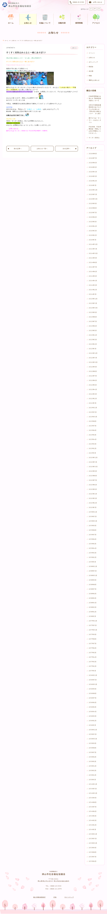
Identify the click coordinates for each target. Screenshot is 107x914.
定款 (55, 897)
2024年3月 (93, 285)
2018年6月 (93, 593)
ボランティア (93, 62)
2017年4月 (93, 657)
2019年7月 (93, 535)
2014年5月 (93, 816)
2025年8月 (93, 208)
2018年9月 (93, 580)
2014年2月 (93, 825)
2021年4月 (93, 439)
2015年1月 (92, 779)
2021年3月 (93, 444)
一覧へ (42, 148)
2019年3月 (93, 553)
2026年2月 (93, 181)
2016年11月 (93, 680)
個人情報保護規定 (39, 897)
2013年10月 (93, 843)
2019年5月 (93, 544)
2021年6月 (93, 430)
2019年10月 (93, 521)
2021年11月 (93, 412)
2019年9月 (93, 525)
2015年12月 (93, 730)
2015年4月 (93, 766)
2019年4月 (93, 548)
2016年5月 (93, 707)
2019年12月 (93, 512)
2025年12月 (93, 190)
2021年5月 (93, 435)
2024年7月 (93, 267)
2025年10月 (93, 199)
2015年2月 (93, 775)
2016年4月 (93, 711)
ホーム (11, 23)
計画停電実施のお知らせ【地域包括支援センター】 (95, 98)
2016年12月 (93, 675)
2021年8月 (93, 421)
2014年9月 (93, 798)
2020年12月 (93, 457)
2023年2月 (93, 344)
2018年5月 (93, 598)
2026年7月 (93, 158)
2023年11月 (93, 303)
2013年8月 (93, 852)
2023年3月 (93, 339)
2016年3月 (93, 716)
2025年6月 (93, 217)
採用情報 (79, 23)
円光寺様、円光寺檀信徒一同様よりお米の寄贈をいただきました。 (95, 130)
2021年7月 (93, 426)
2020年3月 (93, 498)
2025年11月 (93, 194)
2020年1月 (93, 507)
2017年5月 (93, 652)
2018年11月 (93, 571)
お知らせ (28, 23)
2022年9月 (93, 367)
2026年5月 (93, 167)
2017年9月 (93, 634)
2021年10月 (93, 417)
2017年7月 (93, 643)
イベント (92, 53)
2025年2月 (93, 235)
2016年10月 (93, 684)
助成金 (91, 66)
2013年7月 (93, 857)
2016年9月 (93, 689)
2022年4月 (93, 389)
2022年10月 (93, 362)
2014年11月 (93, 789)
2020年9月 (93, 471)
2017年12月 (93, 621)
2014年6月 (93, 811)
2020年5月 (93, 489)
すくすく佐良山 (94, 138)
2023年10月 (93, 308)
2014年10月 (93, 793)
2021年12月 (93, 408)
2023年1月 (93, 349)
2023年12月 (93, 299)
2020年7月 (93, 480)
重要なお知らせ (94, 80)
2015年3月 (93, 770)
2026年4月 (93, 172)
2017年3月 (93, 662)
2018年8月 (93, 584)
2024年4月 (93, 280)
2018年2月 (93, 612)
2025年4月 (93, 226)
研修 (90, 76)
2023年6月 (93, 326)
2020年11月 (93, 462)
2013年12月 (93, 834)
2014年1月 (92, 829)
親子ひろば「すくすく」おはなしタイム (95, 120)
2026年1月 (93, 185)
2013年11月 (93, 838)
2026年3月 (93, 176)
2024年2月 (93, 290)
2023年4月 (93, 335)
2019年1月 (92, 562)
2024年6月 (93, 271)
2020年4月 (93, 494)
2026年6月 (93, 163)
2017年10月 (93, 630)
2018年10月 (93, 575)
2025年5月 (93, 222)
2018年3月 (93, 607)
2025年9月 (93, 203)
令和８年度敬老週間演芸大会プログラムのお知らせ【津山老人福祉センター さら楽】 (95, 109)
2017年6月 (93, 648)
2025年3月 (93, 231)
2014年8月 (93, 802)
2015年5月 (92, 761)
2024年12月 (93, 244)
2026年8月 (93, 153)
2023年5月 (93, 330)
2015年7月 (93, 752)
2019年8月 (93, 530)
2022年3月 (93, 394)
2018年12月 (93, 566)
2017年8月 (93, 639)
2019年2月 (93, 557)
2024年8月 (93, 262)
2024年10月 (93, 253)
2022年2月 (93, 398)
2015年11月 (93, 734)
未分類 (91, 71)
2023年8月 (93, 317)
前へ (18, 148)
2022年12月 (93, 353)
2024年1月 (93, 294)
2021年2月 (93, 448)
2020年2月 (93, 503)
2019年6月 (93, 539)
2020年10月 (93, 466)
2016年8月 (93, 693)
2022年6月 (93, 380)
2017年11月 (93, 625)
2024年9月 (93, 258)
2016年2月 (93, 721)
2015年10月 (93, 739)
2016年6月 (93, 702)
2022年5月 (93, 385)
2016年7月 (93, 698)
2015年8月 (93, 748)
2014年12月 (93, 784)
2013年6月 (93, 861)
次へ (66, 148)
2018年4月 (93, 603)
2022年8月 (93, 371)
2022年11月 (93, 358)
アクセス (96, 23)
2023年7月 (93, 321)
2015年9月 (93, 743)
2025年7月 (93, 212)
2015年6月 (93, 757)
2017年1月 (92, 671)
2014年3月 (93, 820)
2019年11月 (93, 516)
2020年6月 (93, 485)
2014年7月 (93, 807)
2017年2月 (93, 666)
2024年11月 (93, 249)
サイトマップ (69, 897)
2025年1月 (93, 240)
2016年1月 (92, 725)
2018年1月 (92, 616)
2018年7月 (93, 589)
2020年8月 (93, 476)
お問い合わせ (97, 2)
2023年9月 (93, 312)
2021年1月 (92, 453)
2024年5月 (93, 276)
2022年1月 (93, 403)
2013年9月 (93, 848)
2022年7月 (93, 376)
